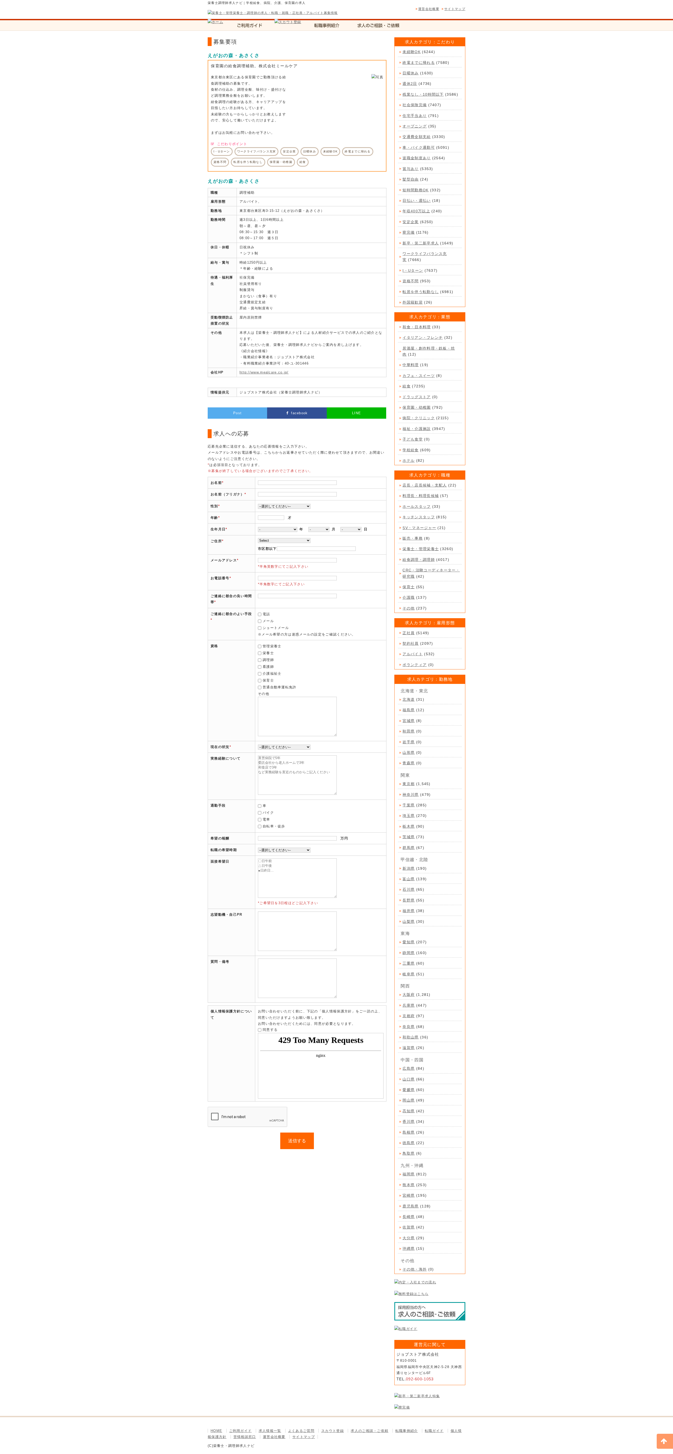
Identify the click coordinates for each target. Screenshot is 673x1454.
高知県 (408, 1111)
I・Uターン (412, 270)
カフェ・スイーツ (418, 375)
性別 (214, 506)
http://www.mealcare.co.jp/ (264, 372)
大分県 (408, 1238)
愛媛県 (408, 1090)
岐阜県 (408, 974)
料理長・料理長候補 (420, 496)
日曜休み (410, 73)
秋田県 (408, 731)
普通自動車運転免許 (280, 687)
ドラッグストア (416, 397)
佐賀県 (408, 1227)
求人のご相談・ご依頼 (369, 1431)
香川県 (408, 1121)
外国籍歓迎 (412, 302)
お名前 (216, 483)
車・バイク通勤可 (418, 147)
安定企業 (410, 222)
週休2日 (409, 83)
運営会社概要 (428, 9)
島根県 (408, 1132)
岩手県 (408, 742)
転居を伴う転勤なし (420, 292)
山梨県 (408, 921)
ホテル (408, 460)
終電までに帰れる (418, 62)
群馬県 (408, 848)
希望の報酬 (220, 838)
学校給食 (410, 450)
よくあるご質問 (301, 1431)
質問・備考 (220, 962)
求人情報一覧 (270, 1431)
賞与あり (410, 169)
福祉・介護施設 (416, 429)
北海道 (408, 699)
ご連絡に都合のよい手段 (231, 614)
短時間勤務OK (415, 190)
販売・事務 (412, 538)
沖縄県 (408, 1248)
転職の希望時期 (224, 850)
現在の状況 (220, 747)
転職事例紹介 (406, 1431)
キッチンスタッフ (418, 517)
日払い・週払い (416, 200)
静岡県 (408, 953)
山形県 (408, 752)
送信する (297, 1140)
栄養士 (268, 653)
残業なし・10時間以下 (422, 94)
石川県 (408, 889)
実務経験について (226, 758)
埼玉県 (408, 815)
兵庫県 (408, 1005)
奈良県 (408, 1027)
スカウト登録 (332, 1431)
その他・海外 (414, 1269)
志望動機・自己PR (226, 915)
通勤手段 (218, 805)
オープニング (414, 126)
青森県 (408, 763)
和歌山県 (410, 1037)
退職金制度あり (416, 158)
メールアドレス (224, 560)
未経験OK (411, 52)
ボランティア (414, 665)
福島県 (408, 710)
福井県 (408, 911)
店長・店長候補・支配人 (424, 485)
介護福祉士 (272, 673)
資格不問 (410, 281)
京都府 (408, 1016)
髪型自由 (410, 179)
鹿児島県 (410, 1206)
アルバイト (412, 654)
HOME (216, 1431)
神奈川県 (410, 794)
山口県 (408, 1079)
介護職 (408, 597)
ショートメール (276, 628)
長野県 (408, 900)
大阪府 (408, 994)
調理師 (268, 660)
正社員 (408, 633)
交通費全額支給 (416, 137)
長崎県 (408, 1217)
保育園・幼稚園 (416, 407)
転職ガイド (434, 1431)
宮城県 (408, 721)
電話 (266, 614)
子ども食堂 (412, 439)
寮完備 (408, 232)
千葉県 (408, 805)
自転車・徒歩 (274, 826)
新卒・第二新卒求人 (420, 243)
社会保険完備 (414, 105)
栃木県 (408, 826)
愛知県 (408, 942)
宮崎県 (408, 1195)
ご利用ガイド (240, 1431)
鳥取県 (408, 1153)
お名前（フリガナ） (227, 494)
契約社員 (410, 643)
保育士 (268, 680)
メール (268, 621)
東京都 (408, 784)
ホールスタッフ (416, 506)
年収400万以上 (416, 211)
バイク (268, 813)
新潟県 (408, 868)
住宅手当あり (414, 116)
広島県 (408, 1068)
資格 (214, 646)
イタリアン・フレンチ (422, 337)
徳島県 (408, 1143)
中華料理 (410, 365)
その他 (408, 608)
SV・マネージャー (419, 528)
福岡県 (408, 1174)
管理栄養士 (272, 646)
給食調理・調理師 (418, 559)
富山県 (408, 879)
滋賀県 (408, 1048)
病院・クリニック (418, 418)
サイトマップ (454, 9)
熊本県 (408, 1185)
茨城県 (408, 837)
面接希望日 (220, 861)
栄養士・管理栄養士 (420, 549)
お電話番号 (220, 578)
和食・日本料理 (416, 327)
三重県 (408, 963)
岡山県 (408, 1100)
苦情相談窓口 (244, 1437)
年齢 (214, 518)
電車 (266, 819)
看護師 (268, 667)
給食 (406, 386)
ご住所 (216, 541)
